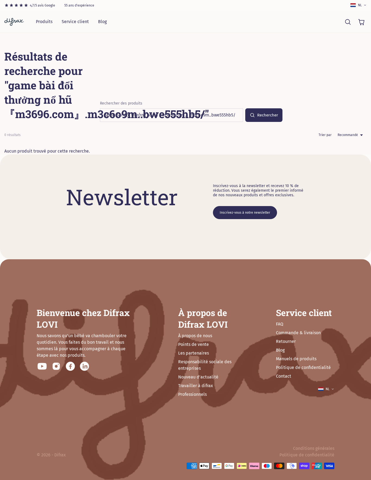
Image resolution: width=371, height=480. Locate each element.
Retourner (286, 341)
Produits (44, 21)
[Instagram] (56, 366)
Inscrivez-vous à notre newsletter (245, 212)
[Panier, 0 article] (361, 21)
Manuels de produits (296, 358)
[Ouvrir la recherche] (347, 21)
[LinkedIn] (84, 366)
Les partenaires (193, 353)
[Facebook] (70, 366)
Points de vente (193, 344)
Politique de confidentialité (303, 367)
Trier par (325, 135)
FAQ (279, 324)
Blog (102, 21)
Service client (75, 21)
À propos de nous (195, 335)
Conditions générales (313, 448)
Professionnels (192, 394)
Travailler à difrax (195, 385)
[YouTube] (42, 366)
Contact (283, 376)
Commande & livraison (298, 332)
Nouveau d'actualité (198, 377)
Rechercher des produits (121, 103)
